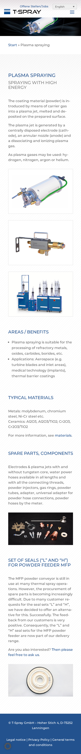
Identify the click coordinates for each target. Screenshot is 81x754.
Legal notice (16, 740)
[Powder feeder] (40, 315)
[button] (65, 6)
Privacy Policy (39, 740)
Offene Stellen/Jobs (34, 6)
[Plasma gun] (40, 212)
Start (12, 45)
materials (63, 435)
